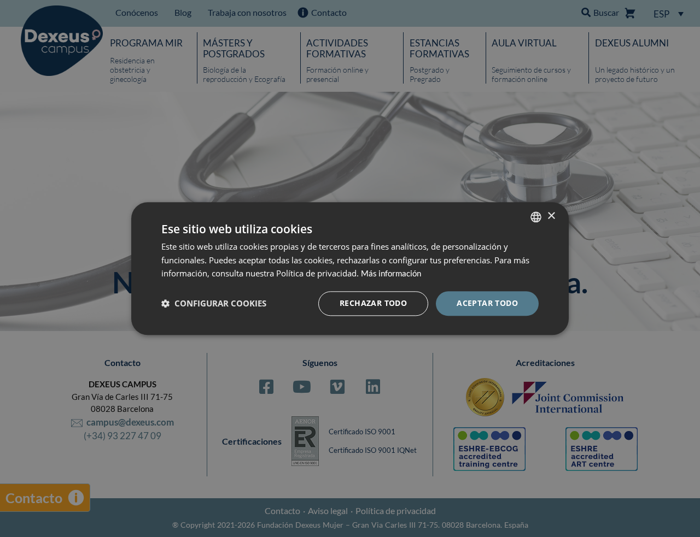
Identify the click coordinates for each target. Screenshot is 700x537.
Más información (391, 274)
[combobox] (535, 216)
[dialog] (350, 268)
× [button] (551, 216)
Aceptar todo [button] (487, 303)
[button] (213, 304)
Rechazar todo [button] (373, 303)
